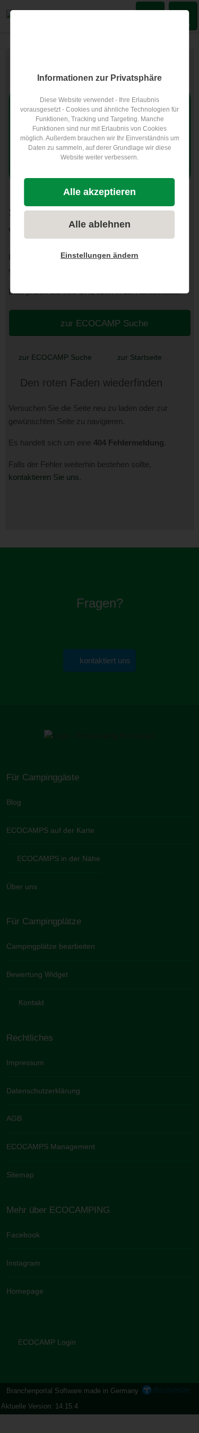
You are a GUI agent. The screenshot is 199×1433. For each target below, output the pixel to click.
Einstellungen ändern (99, 255)
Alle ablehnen (99, 224)
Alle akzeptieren (99, 192)
